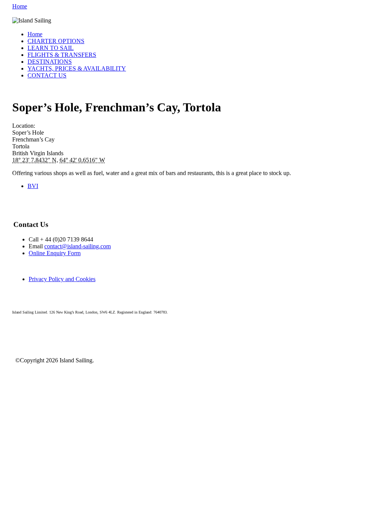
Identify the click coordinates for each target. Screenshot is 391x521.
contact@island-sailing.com (77, 246)
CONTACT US (46, 75)
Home (19, 6)
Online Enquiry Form (55, 253)
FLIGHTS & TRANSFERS (61, 54)
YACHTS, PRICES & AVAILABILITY (76, 68)
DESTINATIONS (49, 61)
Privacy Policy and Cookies (62, 279)
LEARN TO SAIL (50, 48)
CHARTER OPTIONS (55, 41)
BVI (32, 186)
